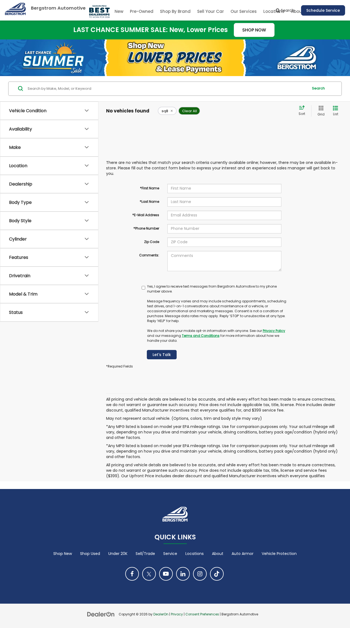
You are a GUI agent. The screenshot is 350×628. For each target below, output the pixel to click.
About (217, 553)
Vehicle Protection (279, 553)
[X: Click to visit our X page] (149, 574)
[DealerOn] (101, 614)
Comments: (149, 255)
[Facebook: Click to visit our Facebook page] (132, 574)
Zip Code (151, 241)
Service (170, 553)
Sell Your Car (210, 11)
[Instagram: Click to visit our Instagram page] (200, 574)
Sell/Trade (145, 553)
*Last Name (149, 201)
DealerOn (160, 614)
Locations (194, 553)
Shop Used (90, 553)
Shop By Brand (175, 11)
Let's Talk (162, 354)
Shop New (62, 553)
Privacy (177, 614)
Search (318, 88)
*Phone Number (146, 228)
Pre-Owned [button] (141, 11)
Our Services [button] (244, 11)
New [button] (119, 11)
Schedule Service (323, 10)
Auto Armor (242, 553)
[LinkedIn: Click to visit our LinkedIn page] (183, 574)
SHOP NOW (254, 30)
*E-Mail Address (145, 215)
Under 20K (117, 553)
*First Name (149, 188)
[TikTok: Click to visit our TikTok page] (217, 574)
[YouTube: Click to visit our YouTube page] (166, 574)
